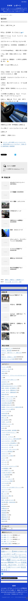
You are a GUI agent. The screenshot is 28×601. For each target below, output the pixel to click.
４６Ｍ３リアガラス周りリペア (9, 379)
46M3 (12, 142)
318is (3, 551)
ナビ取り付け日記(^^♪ (7, 472)
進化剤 (3, 521)
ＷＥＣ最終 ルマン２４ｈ (17, 201)
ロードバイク (5, 489)
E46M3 (21, 551)
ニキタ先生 (4, 555)
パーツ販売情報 (5, 474)
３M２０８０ (5, 371)
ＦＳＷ (8, 567)
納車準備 (24, 560)
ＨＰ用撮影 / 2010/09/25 (16, 192)
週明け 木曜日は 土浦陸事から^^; (14, 279)
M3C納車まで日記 (6, 415)
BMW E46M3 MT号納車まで (9, 388)
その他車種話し (5, 468)
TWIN (13, 554)
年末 (5, 560)
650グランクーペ (8, 551)
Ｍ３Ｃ (4, 569)
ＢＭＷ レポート (14, 5)
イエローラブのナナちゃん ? (9, 432)
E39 (18, 551)
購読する (4, 581)
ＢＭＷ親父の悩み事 (6, 403)
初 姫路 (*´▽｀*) (6, 535)
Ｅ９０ (3, 567)
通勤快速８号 (5, 517)
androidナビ (4, 381)
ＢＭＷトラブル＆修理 (7, 400)
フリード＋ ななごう (7, 479)
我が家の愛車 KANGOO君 (8, 502)
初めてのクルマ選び (6, 495)
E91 (24, 551)
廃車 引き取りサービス (8, 500)
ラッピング (4, 485)
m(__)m (3, 554)
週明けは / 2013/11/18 (16, 258)
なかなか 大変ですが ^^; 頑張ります (11, 352)
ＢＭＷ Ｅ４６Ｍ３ (18, 565)
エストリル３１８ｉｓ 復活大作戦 (10, 438)
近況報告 (5, 562)
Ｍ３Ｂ (23, 567)
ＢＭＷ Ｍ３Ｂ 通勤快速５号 (9, 390)
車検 (2, 562)
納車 (21, 560)
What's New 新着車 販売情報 (9, 430)
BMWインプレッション (7, 398)
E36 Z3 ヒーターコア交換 (17, 333)
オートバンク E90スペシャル (9, 445)
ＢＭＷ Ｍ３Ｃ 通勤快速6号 (9, 392)
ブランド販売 (5, 476)
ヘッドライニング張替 (7, 481)
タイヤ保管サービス (6, 470)
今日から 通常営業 (15, 304)
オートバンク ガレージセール (9, 449)
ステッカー (4, 462)
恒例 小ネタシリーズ (16, 229)
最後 (13, 560)
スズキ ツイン (5, 460)
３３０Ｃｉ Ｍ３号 (6, 369)
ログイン (17, 169)
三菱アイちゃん (5, 491)
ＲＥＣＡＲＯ (5, 426)
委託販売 (4, 498)
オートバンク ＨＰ (6, 447)
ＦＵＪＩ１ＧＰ (5, 411)
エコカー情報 (5, 434)
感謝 (8, 560)
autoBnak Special (6, 384)
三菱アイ (16, 555)
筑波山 (18, 560)
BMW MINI (4, 394)
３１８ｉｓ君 (7, 142)
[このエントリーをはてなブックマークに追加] (15, 154)
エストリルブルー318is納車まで (9, 443)
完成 (2, 560)
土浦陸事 (20, 557)
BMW (15, 551)
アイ (17, 554)
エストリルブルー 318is (17, 144)
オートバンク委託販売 (7, 451)
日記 (3, 504)
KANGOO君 (4, 413)
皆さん (15, 560)
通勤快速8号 (5, 519)
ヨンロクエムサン (10, 555)
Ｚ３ (9, 569)
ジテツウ (4, 457)
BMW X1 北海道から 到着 (9, 357)
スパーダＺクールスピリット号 (9, 466)
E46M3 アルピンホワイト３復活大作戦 (11, 407)
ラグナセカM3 (5, 483)
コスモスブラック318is (7, 455)
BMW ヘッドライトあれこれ (8, 396)
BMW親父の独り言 (6, 405)
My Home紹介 (5, 419)
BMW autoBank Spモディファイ (9, 386)
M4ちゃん (4, 417)
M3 (6, 554)
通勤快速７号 (5, 514)
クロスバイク (5, 453)
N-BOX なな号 (5, 422)
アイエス (19, 554)
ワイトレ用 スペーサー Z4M (13, 282)
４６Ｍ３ (19, 562)
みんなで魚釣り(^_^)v (16, 295)
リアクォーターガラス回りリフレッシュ (11, 487)
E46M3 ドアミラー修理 (7, 409)
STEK (3, 428)
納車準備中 (6, 146)
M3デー (9, 554)
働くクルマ (4, 493)
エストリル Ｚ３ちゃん (8, 436)
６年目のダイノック (15, 211)
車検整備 (11, 146)
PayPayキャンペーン (7, 424)
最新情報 (4, 506)
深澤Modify (4, 508)
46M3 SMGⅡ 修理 (6, 543)
